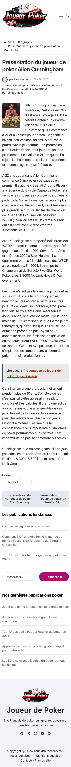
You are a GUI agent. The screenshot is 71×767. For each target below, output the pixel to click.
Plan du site (43, 760)
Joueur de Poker (35, 710)
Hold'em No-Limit (13, 89)
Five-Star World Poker (46, 85)
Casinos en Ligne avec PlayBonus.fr (27, 526)
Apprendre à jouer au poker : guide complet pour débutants (33, 648)
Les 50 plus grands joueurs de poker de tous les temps (33, 662)
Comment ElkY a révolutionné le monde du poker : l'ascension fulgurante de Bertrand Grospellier (32, 540)
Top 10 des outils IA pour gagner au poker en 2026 (34, 557)
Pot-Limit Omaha (12, 92)
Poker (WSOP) (36, 89)
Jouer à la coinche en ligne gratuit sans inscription (29, 619)
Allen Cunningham (17, 85)
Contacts (26, 760)
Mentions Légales (48, 755)
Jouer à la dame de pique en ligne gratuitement (35, 607)
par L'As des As (19, 79)
